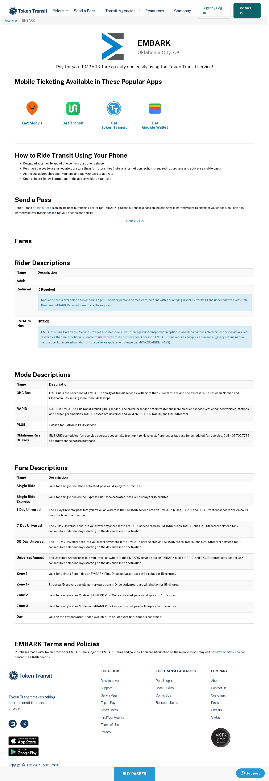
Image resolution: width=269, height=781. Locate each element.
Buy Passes (134, 774)
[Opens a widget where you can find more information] (250, 773)
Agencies (11, 20)
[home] (28, 10)
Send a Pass (42, 208)
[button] (60, 11)
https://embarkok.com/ (226, 652)
